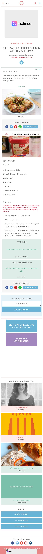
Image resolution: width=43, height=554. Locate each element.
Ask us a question (21, 520)
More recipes (16, 43)
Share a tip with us (21, 527)
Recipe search (27, 43)
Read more (21, 86)
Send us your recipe (21, 514)
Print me (37, 69)
